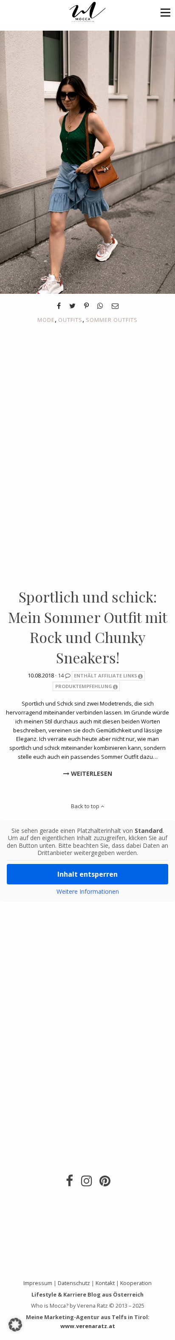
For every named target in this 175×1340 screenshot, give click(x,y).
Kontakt (105, 1283)
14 (61, 675)
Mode (46, 320)
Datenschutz (74, 1283)
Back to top (86, 806)
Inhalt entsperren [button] (87, 874)
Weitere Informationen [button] (87, 891)
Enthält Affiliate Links (105, 675)
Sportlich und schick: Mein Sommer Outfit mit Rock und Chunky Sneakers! (87, 627)
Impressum (37, 1283)
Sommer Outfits (112, 320)
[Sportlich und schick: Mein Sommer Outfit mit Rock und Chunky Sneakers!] (87, 161)
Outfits (70, 320)
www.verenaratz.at (87, 1326)
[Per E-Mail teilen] (115, 306)
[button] (165, 12)
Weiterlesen (90, 773)
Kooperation (136, 1283)
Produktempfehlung (83, 686)
